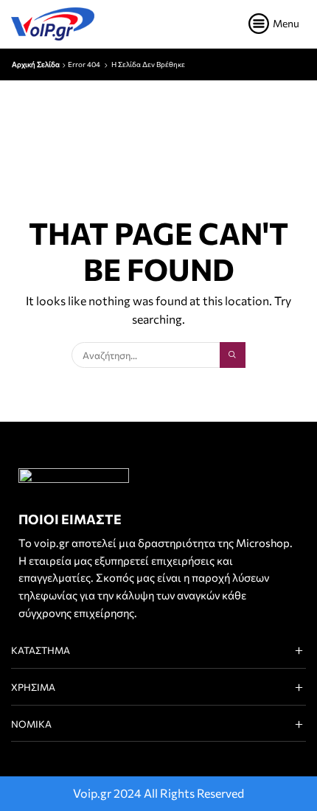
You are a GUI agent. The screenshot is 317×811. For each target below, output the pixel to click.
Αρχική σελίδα (36, 64)
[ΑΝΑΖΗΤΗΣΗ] (232, 354)
